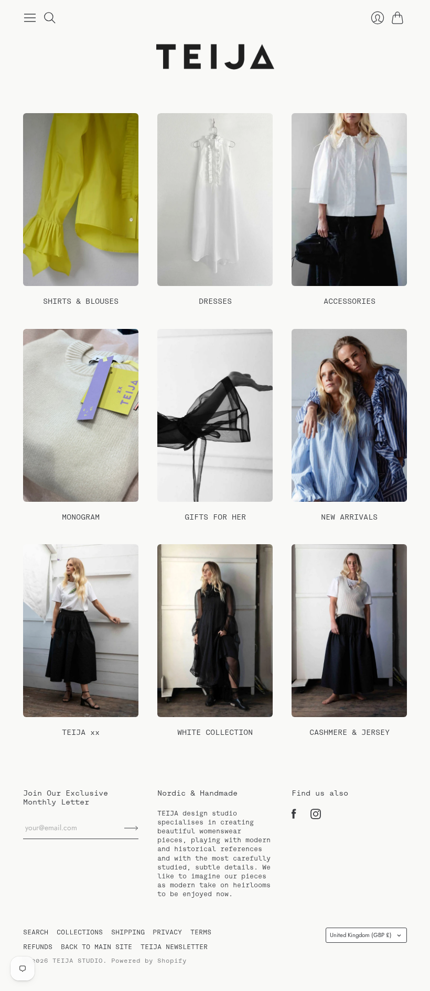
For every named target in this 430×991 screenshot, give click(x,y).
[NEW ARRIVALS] (349, 415)
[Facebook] (294, 816)
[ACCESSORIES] (349, 199)
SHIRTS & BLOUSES (81, 301)
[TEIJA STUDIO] (215, 57)
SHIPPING (128, 932)
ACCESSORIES (349, 301)
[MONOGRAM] (80, 415)
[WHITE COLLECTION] (215, 630)
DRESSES (215, 301)
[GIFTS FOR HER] (215, 415)
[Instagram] (315, 816)
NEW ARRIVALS (349, 517)
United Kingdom (361, 935)
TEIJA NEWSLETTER (174, 947)
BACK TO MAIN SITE (96, 947)
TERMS (200, 932)
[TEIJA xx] (80, 630)
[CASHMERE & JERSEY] (349, 630)
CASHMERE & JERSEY (349, 732)
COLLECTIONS (80, 932)
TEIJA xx (81, 732)
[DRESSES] (215, 199)
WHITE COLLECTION (215, 732)
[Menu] (29, 17)
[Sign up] (131, 828)
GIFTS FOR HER (215, 517)
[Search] (49, 17)
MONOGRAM (81, 517)
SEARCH (35, 932)
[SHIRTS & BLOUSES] (80, 199)
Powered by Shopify (149, 960)
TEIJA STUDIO (77, 960)
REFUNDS (37, 947)
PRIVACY (167, 932)
